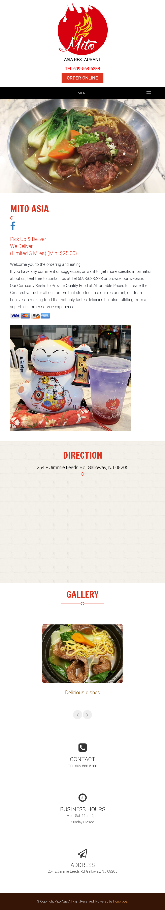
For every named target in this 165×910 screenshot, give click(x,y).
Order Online (82, 78)
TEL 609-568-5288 (82, 68)
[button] (6, 146)
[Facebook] (12, 226)
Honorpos (120, 901)
